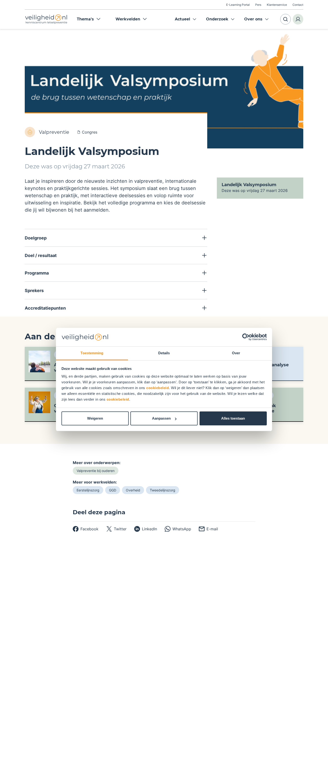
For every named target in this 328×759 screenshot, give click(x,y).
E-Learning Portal (238, 4)
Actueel (182, 19)
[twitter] (116, 529)
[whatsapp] (178, 529)
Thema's (85, 19)
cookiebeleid (157, 388)
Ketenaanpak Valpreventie (261, 408)
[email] (208, 529)
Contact (297, 4)
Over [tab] (236, 353)
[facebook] (85, 529)
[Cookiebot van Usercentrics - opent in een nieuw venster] (246, 337)
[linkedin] (145, 529)
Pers (258, 4)
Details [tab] (164, 353)
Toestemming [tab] (91, 353)
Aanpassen (161, 418)
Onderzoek (217, 19)
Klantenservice (277, 4)
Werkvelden (127, 19)
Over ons (253, 19)
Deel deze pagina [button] (99, 512)
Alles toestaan (233, 418)
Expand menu (194, 19)
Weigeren (95, 418)
